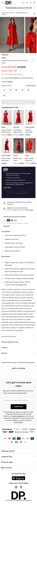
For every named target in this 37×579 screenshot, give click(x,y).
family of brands (17, 416)
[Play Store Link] (18, 478)
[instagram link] (16, 487)
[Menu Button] (3, 3)
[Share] (34, 13)
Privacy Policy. (18, 422)
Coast (4, 58)
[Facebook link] (21, 487)
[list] (18, 36)
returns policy (29, 210)
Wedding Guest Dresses (8, 12)
